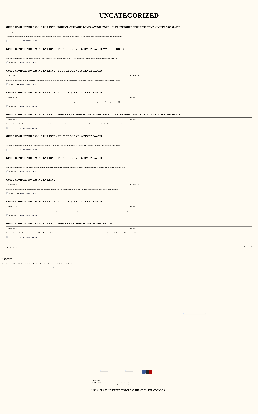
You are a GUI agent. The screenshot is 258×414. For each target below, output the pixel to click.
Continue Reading (28, 41)
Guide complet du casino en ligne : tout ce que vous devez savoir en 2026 (59, 223)
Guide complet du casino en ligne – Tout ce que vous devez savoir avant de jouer (65, 49)
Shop (99, 2)
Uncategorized (134, 32)
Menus (93, 2)
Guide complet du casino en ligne (30, 179)
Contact (94, 5)
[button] (157, 2)
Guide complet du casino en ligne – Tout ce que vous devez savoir (54, 70)
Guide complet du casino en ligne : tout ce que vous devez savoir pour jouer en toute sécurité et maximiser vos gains (93, 27)
